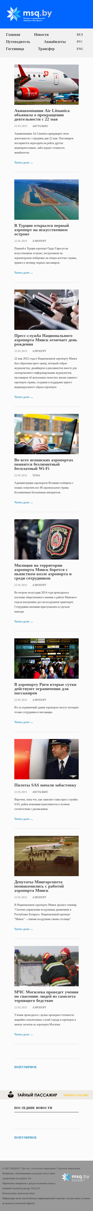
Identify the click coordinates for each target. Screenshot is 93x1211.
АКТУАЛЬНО (40, 126)
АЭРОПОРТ (39, 240)
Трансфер (46, 49)
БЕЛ (80, 34)
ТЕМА (36, 475)
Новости (41, 35)
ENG (80, 49)
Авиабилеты (55, 42)
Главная (13, 35)
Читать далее (23, 162)
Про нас (26, 1168)
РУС (80, 41)
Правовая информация (69, 1168)
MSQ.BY (35, 1188)
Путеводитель (18, 42)
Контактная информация (44, 1168)
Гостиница (15, 49)
